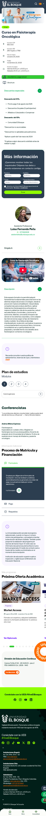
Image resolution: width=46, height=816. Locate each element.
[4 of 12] (16, 646)
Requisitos (13, 512)
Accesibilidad (36, 814)
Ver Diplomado (10, 638)
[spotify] (34, 743)
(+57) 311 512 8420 (18, 783)
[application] (23, 270)
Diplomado (35, 583)
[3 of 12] (11, 646)
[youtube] (25, 699)
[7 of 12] (26, 646)
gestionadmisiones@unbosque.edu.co (15, 785)
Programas (8, 606)
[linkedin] (31, 699)
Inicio (10, 814)
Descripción (9, 289)
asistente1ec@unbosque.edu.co (23, 234)
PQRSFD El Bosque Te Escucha (13, 804)
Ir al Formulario (10, 490)
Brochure (10, 83)
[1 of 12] (4, 646)
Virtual (6, 27)
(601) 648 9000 (12, 757)
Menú (23, 814)
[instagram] (20, 699)
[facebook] (15, 699)
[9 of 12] (32, 646)
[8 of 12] (29, 646)
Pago (11, 504)
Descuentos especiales (14, 91)
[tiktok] (13, 743)
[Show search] (36, 3)
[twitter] (23, 743)
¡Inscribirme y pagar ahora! (17, 77)
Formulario (13, 463)
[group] (23, 15)
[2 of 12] (7, 646)
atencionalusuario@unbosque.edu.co (15, 759)
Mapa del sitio (7, 809)
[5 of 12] (20, 646)
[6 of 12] (23, 646)
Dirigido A (8, 248)
